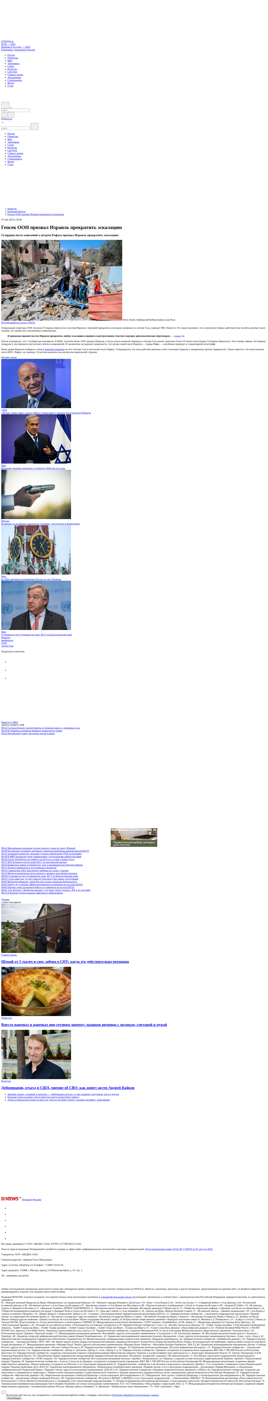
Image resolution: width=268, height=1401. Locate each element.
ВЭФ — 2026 (8, 44)
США (4, 410)
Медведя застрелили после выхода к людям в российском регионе (39, 873)
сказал (177, 336)
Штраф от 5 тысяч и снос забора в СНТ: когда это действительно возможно (65, 961)
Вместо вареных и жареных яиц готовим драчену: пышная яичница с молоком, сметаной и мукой (84, 1025)
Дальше (5, 899)
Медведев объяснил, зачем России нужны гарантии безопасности (39, 881)
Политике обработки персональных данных (135, 1395)
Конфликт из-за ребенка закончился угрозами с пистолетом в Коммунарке (40, 523)
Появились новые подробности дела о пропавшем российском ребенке (42, 865)
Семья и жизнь (9, 955)
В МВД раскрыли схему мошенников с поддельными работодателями (41, 856)
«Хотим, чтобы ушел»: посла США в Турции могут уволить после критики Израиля (46, 413)
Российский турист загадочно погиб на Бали (28, 733)
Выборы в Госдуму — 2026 (15, 47)
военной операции (55, 349)
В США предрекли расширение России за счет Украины (31, 579)
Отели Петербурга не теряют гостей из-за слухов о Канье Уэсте (38, 859)
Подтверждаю (14, 1398)
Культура (6, 1081)
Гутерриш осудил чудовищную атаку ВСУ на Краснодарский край (36, 634)
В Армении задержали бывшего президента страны (31, 730)
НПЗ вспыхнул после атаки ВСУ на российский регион (34, 862)
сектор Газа (7, 646)
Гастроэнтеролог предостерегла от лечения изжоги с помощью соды (40, 728)
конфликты (7, 640)
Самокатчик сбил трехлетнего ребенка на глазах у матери (35, 870)
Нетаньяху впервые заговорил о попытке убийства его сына (33, 468)
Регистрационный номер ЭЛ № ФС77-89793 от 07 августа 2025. (179, 1249)
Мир (3, 465)
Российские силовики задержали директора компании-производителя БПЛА (45, 851)
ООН (4, 643)
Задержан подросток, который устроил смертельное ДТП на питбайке (41, 853)
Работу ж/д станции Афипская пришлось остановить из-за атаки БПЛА (42, 884)
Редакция (27, 1199)
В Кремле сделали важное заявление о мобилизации (32, 893)
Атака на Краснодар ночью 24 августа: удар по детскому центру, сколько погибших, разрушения (58, 1100)
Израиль (5, 637)
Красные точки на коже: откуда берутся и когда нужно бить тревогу (43, 1097)
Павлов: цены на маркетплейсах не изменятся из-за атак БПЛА (37, 887)
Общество (6, 1018)
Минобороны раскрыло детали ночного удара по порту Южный (38, 848)
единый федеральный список (116, 1297)
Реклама (37, 1199)
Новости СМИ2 (9, 722)
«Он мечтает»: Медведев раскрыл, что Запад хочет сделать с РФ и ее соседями (45, 890)
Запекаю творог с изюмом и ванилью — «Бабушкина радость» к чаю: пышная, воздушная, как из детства (63, 1094)
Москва (5, 521)
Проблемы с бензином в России (18, 49)
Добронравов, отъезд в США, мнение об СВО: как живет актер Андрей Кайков (67, 1088)
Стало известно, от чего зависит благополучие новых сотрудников (39, 879)
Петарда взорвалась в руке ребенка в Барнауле (28, 867)
